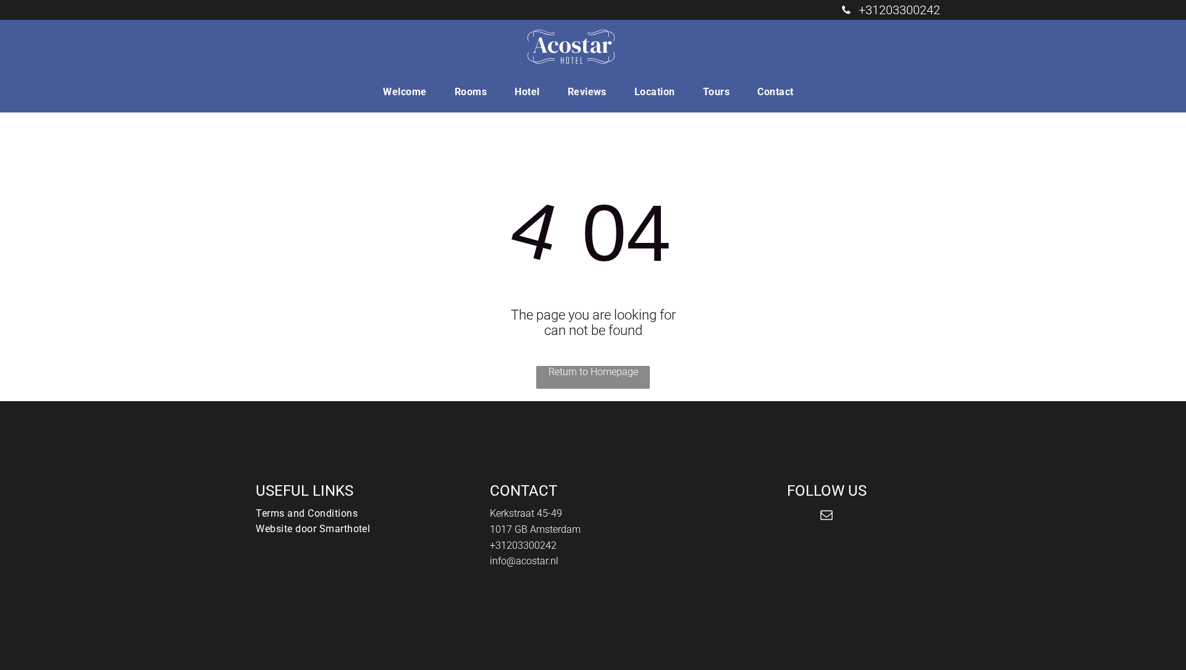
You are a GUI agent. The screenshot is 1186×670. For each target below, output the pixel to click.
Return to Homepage (593, 372)
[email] (826, 516)
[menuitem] (409, 91)
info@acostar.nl (524, 561)
